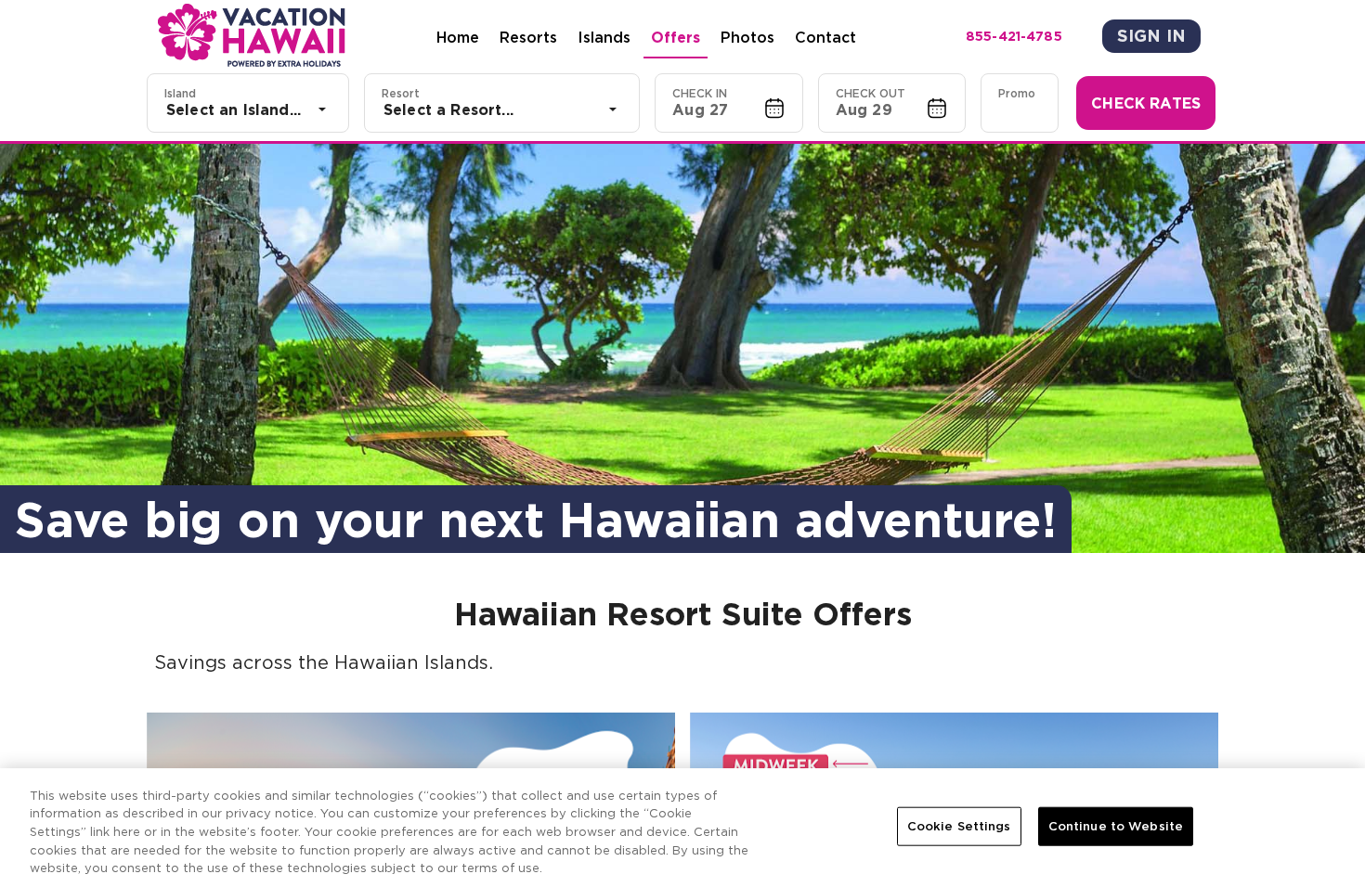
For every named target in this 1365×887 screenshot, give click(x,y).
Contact (825, 37)
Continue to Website (1115, 826)
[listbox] (248, 109)
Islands (604, 37)
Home (457, 37)
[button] (729, 103)
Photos (747, 37)
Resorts (528, 37)
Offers (675, 37)
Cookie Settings (959, 826)
